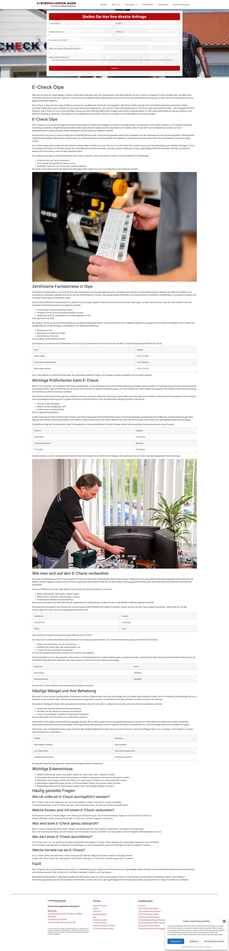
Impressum (207, 947)
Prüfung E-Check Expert (149, 925)
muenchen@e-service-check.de (62, 922)
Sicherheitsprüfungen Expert (151, 922)
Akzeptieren (176, 941)
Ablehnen (194, 941)
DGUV (96, 908)
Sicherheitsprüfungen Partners (152, 920)
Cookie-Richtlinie (187, 947)
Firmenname (55, 24)
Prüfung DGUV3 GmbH (148, 917)
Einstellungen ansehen (214, 941)
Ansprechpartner (57, 32)
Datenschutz (198, 947)
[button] (224, 921)
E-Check (142, 905)
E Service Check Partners (104, 925)
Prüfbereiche (147, 4)
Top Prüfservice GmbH (148, 914)
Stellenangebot (100, 914)
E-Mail (119, 24)
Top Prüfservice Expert (148, 908)
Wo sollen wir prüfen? (59, 40)
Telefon (120, 32)
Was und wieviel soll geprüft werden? (65, 49)
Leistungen (130, 4)
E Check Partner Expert (103, 928)
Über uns (116, 4)
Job (94, 917)
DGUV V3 (97, 911)
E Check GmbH (99, 922)
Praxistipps (163, 4)
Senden (114, 68)
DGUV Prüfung (100, 905)
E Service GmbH (100, 920)
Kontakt (103, 4)
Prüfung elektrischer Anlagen (151, 928)
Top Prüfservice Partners (149, 911)
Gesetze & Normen (181, 4)
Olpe (57, 111)
